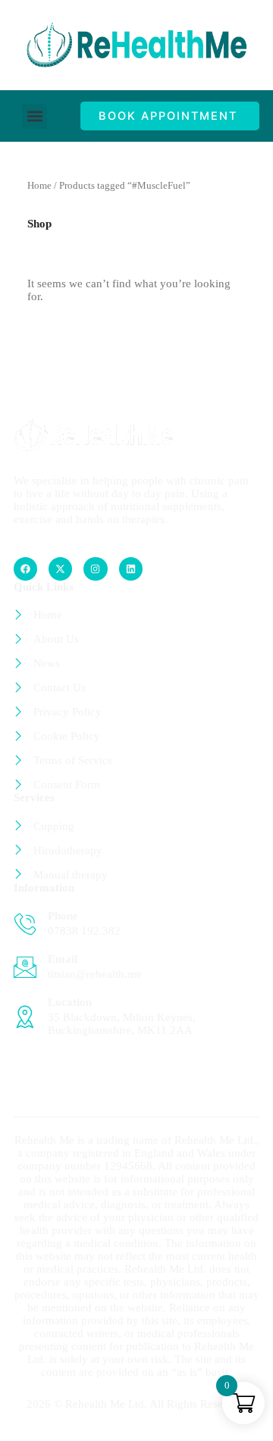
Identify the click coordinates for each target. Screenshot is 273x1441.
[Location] (25, 1016)
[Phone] (25, 924)
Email (62, 959)
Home (39, 185)
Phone (63, 916)
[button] (34, 116)
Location (70, 1002)
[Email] (25, 967)
